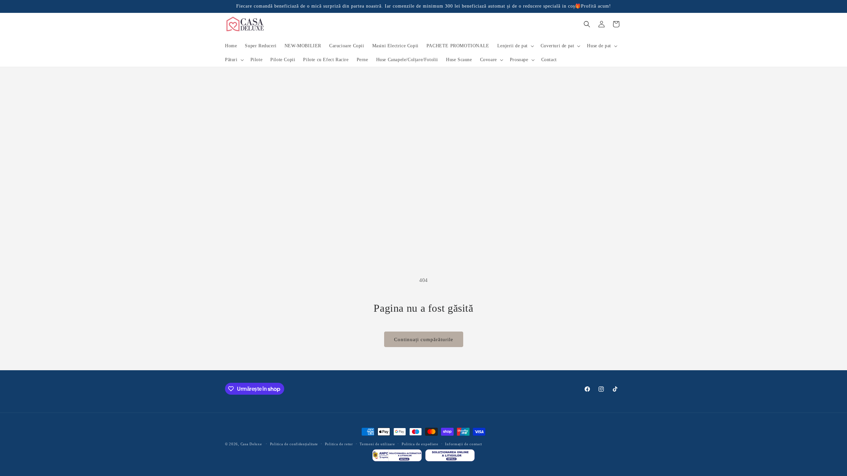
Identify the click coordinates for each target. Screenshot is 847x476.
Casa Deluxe (251, 444)
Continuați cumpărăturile (423, 339)
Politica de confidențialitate (294, 444)
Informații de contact (463, 444)
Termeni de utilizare (377, 444)
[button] (515, 46)
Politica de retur (339, 444)
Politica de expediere (420, 444)
